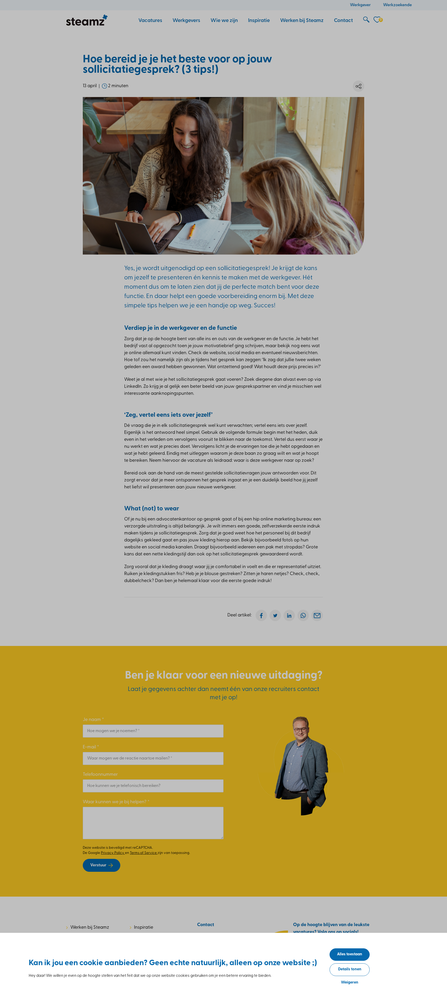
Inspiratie (143, 927)
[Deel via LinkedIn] (289, 615)
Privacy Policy (113, 853)
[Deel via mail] (317, 615)
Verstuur (98, 865)
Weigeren (349, 983)
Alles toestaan (349, 954)
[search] (366, 20)
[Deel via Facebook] (261, 615)
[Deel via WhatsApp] (303, 615)
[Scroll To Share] (358, 86)
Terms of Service (144, 853)
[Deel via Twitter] (275, 615)
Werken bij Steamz (89, 927)
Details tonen (349, 969)
